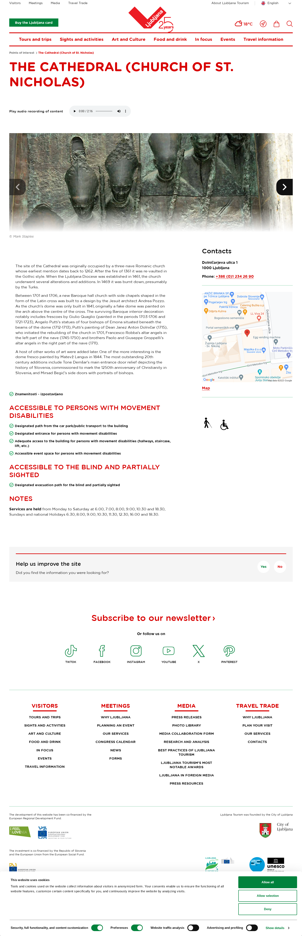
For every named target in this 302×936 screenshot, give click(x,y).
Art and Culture (128, 39)
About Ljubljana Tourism (230, 3)
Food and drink (170, 39)
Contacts (257, 742)
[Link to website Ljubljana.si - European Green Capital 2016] (219, 865)
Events (227, 39)
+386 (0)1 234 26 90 (235, 276)
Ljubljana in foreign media (186, 775)
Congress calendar (116, 742)
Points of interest (21, 52)
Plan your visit (257, 725)
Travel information (263, 39)
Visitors (15, 3)
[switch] (137, 928)
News (115, 750)
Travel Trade (78, 3)
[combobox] (277, 3)
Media (55, 3)
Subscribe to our (151, 617)
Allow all (268, 882)
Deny (267, 909)
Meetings (36, 3)
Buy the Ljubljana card (34, 22)
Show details (275, 928)
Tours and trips (35, 39)
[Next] (284, 187)
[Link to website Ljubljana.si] (276, 830)
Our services (116, 733)
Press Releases (187, 717)
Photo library (186, 725)
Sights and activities (82, 39)
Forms (115, 758)
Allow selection (268, 895)
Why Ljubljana (115, 717)
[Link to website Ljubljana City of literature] (267, 864)
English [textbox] (272, 3)
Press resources (186, 783)
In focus (203, 39)
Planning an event (115, 725)
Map (206, 388)
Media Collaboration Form (186, 733)
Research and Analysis (186, 742)
